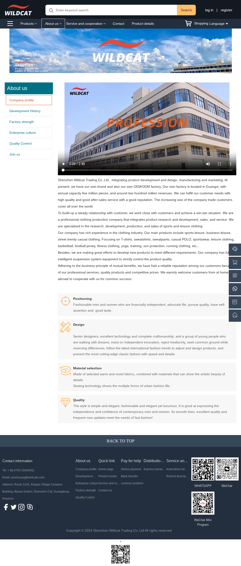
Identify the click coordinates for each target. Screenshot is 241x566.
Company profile (21, 100)
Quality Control (20, 143)
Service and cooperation (84, 23)
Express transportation (155, 469)
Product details (143, 23)
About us (52, 23)
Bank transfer (129, 476)
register (226, 10)
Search (186, 10)
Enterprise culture (22, 132)
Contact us (105, 490)
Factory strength (21, 122)
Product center (107, 476)
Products (27, 23)
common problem (132, 483)
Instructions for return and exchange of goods (177, 469)
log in (209, 10)
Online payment (131, 469)
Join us (14, 154)
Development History (24, 111)
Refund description (177, 476)
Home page (105, 469)
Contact (118, 23)
